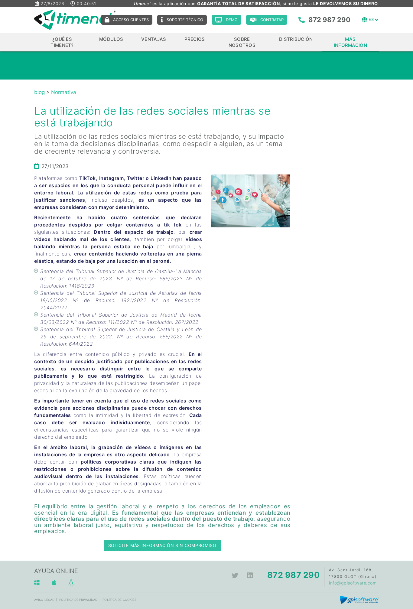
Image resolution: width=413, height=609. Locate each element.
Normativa (63, 92)
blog (39, 92)
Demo (232, 19)
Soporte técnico (185, 19)
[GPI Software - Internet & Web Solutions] (359, 599)
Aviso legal (44, 599)
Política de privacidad (78, 599)
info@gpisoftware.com (352, 582)
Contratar (272, 19)
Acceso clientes (131, 19)
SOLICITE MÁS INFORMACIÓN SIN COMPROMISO (162, 545)
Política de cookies (119, 599)
